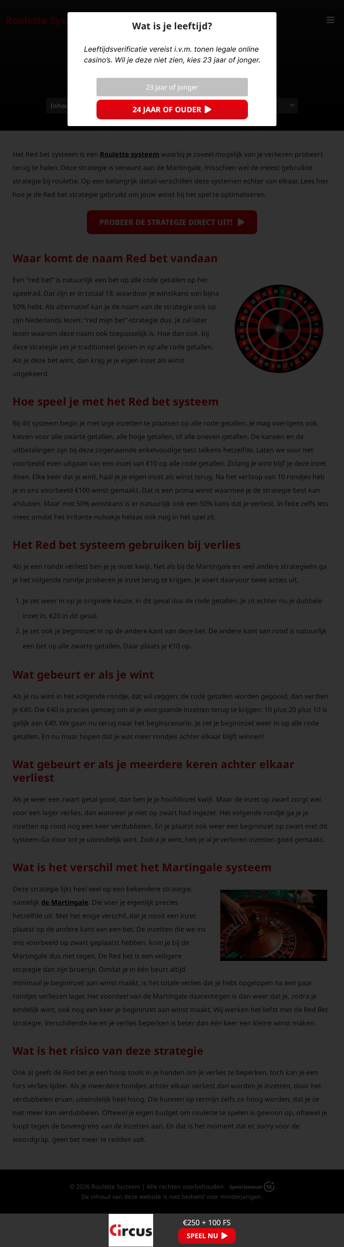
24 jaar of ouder (167, 109)
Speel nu (202, 1235)
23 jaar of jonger (172, 87)
